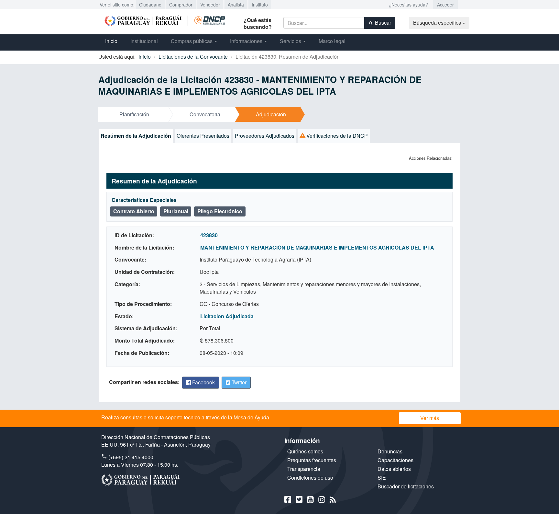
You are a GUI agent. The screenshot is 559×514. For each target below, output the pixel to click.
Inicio (111, 41)
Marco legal (332, 41)
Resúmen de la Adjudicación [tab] (136, 135)
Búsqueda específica (438, 22)
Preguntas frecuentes (311, 460)
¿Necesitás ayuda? (408, 4)
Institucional (144, 41)
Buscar (382, 22)
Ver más (429, 418)
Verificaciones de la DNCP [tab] (336, 135)
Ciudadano (150, 4)
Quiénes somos (305, 451)
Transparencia (303, 469)
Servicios (291, 41)
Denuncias (390, 451)
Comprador (180, 4)
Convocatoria (205, 114)
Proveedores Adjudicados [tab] (264, 135)
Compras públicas (192, 41)
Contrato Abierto (133, 211)
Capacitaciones (395, 460)
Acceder (445, 4)
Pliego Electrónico (219, 211)
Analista (236, 4)
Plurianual (175, 211)
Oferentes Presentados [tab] (203, 135)
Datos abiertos (394, 469)
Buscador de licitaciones (406, 486)
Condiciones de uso (310, 477)
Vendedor (210, 4)
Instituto (260, 4)
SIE (382, 477)
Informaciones (247, 41)
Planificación (134, 114)
